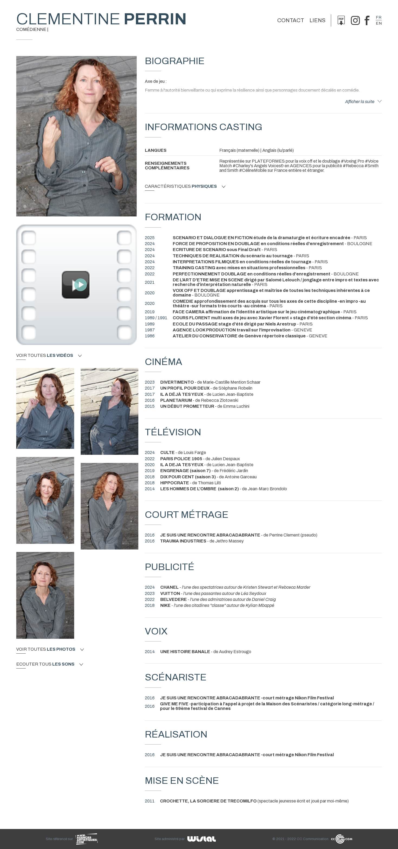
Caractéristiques (181, 186)
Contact (290, 20)
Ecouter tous (45, 664)
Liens (317, 20)
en (379, 23)
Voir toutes (44, 355)
